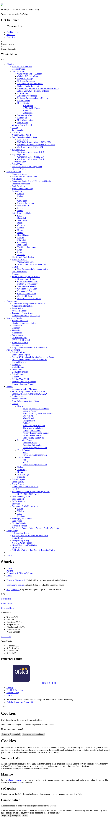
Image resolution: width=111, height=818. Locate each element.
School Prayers (23, 100)
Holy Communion (25, 120)
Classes (15, 403)
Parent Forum (18, 484)
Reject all (5, 734)
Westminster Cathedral (27, 286)
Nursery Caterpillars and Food (36, 408)
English (20, 193)
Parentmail (16, 364)
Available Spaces (19, 311)
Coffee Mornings (19, 337)
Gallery (15, 127)
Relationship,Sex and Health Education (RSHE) (37, 88)
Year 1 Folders (23, 450)
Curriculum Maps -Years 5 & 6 (30, 159)
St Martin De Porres (31, 108)
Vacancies (16, 330)
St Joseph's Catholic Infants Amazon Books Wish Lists (35, 528)
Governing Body (19, 162)
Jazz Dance (22, 220)
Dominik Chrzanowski (16, 580)
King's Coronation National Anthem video (30, 347)
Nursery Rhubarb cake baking (35, 433)
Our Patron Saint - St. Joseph (29, 74)
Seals (19, 513)
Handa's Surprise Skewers (34, 425)
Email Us (10, 37)
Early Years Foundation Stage (24, 137)
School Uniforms (19, 399)
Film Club (21, 240)
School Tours (17, 164)
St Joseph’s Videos (20, 169)
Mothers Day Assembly (27, 284)
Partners (15, 274)
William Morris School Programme (27, 166)
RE (18, 198)
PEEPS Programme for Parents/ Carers (28, 391)
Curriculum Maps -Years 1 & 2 (30, 152)
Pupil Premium (18, 186)
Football (20, 228)
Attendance (17, 179)
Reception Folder (24, 440)
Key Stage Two (18, 154)
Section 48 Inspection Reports (30, 83)
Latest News (17, 335)
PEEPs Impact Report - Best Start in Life (29, 359)
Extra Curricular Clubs (21, 213)
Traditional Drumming (26, 247)
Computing (22, 201)
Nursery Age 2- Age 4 (21, 135)
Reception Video (30, 443)
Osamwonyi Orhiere (15, 585)
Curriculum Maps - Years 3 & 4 (30, 157)
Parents (9, 386)
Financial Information (21, 184)
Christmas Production (26, 293)
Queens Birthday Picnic (27, 281)
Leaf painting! (29, 421)
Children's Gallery (19, 523)
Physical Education (25, 203)
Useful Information (20, 372)
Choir (19, 215)
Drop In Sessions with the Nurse (26, 401)
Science (20, 208)
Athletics (21, 254)
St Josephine (28, 113)
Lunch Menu (17, 369)
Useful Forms (18, 367)
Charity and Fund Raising (23, 257)
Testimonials (17, 130)
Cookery (21, 225)
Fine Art (20, 237)
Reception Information (32, 445)
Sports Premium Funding (22, 188)
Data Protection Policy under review (32, 269)
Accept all (16, 734)
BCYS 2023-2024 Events (28, 494)
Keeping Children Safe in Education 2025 (30, 535)
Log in (9, 555)
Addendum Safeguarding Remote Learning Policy (33, 550)
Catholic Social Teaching (28, 86)
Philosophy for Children (22, 518)
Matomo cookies (15, 780)
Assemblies (17, 333)
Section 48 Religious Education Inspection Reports (33, 357)
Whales (20, 511)
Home (9, 568)
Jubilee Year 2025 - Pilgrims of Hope (33, 91)
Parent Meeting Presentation (35, 447)
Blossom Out (17, 345)
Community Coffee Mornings (24, 389)
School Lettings (18, 374)
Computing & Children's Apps (25, 506)
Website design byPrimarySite (20, 702)
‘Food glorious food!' (32, 430)
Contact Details (18, 69)
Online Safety (18, 396)
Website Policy (12, 692)
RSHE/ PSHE (23, 206)
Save (25, 815)
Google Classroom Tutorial (23, 384)
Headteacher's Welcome (22, 66)
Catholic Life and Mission (28, 76)
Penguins (21, 516)
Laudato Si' (22, 118)
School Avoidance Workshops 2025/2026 (29, 394)
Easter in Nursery (30, 411)
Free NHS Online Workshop (24, 381)
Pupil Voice (17, 521)
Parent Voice (17, 308)
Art (24, 460)
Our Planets (28, 416)
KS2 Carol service (20, 342)
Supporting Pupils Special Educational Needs (31, 181)
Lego (19, 250)
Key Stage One (18, 149)
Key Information (13, 171)
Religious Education (26, 81)
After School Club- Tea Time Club (32, 264)
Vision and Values (19, 174)
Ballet (19, 223)
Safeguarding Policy (20, 540)
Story (19, 252)
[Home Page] (2, 5)
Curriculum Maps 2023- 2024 (30, 147)
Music (20, 210)
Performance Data (19, 271)
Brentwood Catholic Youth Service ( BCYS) (31, 491)
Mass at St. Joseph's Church (29, 298)
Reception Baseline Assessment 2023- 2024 (36, 144)
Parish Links (22, 93)
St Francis (27, 110)
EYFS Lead (22, 140)
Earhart (20, 467)
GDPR (15, 267)
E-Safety (15, 377)
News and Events (14, 318)
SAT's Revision (18, 501)
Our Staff (16, 132)
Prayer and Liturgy (25, 78)
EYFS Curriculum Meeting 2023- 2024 (34, 142)
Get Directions (12, 32)
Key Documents (13, 350)
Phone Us (10, 34)
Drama (20, 230)
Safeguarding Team (20, 533)
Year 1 (25, 452)
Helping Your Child (20, 379)
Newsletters (17, 325)
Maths (20, 196)
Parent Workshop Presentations (25, 486)
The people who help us (33, 428)
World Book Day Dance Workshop (38, 413)
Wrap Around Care (25, 262)
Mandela (21, 477)
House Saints (23, 103)
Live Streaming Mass (21, 496)
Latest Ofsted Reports (21, 355)
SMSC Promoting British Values (26, 276)
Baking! (26, 423)
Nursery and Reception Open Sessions (28, 303)
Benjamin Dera (12, 589)
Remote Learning (19, 526)
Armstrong (22, 469)
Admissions (11, 301)
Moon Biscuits (29, 418)
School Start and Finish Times (24, 176)
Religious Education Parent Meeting (32, 98)
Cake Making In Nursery (33, 438)
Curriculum (17, 191)
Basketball (21, 218)
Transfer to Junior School (22, 313)
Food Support (18, 499)
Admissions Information (22, 306)
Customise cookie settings (33, 734)
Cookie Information (14, 690)
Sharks (20, 508)
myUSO (15, 489)
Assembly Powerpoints (27, 96)
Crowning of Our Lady (27, 289)
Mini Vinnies (22, 122)
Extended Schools (19, 259)
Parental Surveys (19, 362)
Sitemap (9, 687)
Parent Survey (18, 482)
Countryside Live (24, 296)
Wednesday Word (24, 115)
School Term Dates (20, 320)
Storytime (16, 504)
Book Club (22, 245)
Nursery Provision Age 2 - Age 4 (26, 315)
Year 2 (25, 462)
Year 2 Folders (23, 457)
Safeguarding (12, 530)
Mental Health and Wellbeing (24, 545)
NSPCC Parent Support (22, 543)
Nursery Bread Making (33, 435)
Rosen (20, 406)
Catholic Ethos (18, 71)
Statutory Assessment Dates (23, 323)
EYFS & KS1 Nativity (21, 340)
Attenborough (23, 474)
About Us (10, 64)
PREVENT (17, 548)
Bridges (20, 472)
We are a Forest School (22, 125)
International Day (24, 291)
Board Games (23, 235)
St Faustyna (28, 105)
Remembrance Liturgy (27, 279)
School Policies (18, 352)
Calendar (16, 328)
